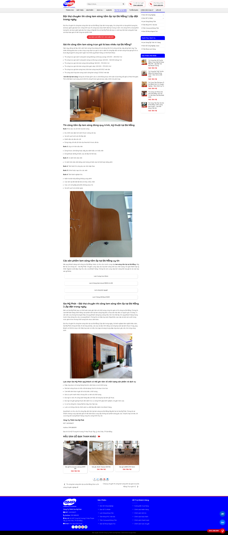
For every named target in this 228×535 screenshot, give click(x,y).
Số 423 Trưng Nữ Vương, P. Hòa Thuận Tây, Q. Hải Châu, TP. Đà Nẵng (90, 431)
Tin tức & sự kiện (120, 10)
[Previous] (63, 457)
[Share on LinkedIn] (107, 479)
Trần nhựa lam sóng (149, 49)
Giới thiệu (80, 10)
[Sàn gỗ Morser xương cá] (96, 453)
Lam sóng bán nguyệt (101, 290)
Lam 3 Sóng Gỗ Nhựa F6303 (101, 297)
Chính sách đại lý (147, 10)
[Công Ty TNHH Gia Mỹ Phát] (73, 4)
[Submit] (123, 4)
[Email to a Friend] (101, 479)
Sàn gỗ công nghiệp (149, 15)
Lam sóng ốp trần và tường (152, 42)
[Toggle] (163, 15)
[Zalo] (222, 522)
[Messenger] (222, 514)
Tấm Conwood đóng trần (151, 28)
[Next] (139, 457)
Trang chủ (70, 10)
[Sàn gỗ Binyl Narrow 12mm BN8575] (70, 453)
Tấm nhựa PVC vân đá (150, 25)
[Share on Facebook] (94, 479)
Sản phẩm (89, 10)
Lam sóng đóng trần (149, 21)
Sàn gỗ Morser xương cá (95, 467)
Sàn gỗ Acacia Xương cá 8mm (122, 467)
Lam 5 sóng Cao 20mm (101, 276)
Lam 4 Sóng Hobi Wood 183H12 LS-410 (101, 283)
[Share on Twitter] (97, 479)
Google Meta (132, 532)
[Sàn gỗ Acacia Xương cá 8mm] (122, 453)
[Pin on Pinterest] (104, 479)
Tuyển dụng (133, 10)
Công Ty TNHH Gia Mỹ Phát (73, 420)
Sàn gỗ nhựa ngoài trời (150, 31)
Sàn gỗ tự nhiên (148, 18)
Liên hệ (158, 10)
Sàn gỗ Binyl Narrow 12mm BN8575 (70, 467)
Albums (109, 10)
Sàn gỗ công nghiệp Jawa (151, 46)
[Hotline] (222, 531)
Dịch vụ (99, 10)
